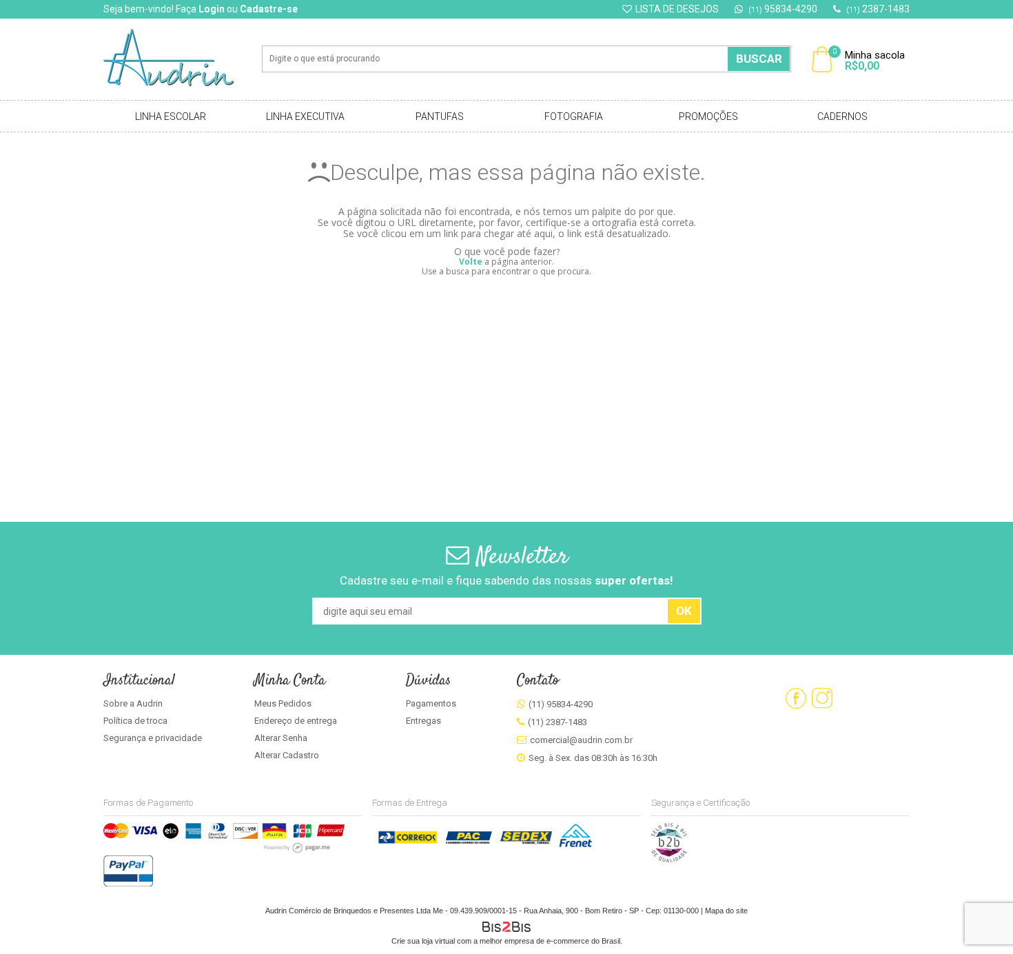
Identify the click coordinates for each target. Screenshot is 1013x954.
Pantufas (440, 116)
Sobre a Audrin (133, 703)
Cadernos (842, 116)
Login (211, 8)
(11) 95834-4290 (561, 704)
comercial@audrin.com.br (581, 740)
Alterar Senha (280, 738)
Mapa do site (726, 910)
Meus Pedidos (282, 703)
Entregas (423, 721)
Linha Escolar (170, 116)
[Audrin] (178, 59)
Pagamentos (431, 703)
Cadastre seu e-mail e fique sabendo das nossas (506, 580)
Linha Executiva (305, 116)
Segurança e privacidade (152, 738)
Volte (470, 261)
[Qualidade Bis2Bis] (669, 859)
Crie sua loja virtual (423, 941)
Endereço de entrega (295, 721)
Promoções (708, 116)
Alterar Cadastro (286, 755)
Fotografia (573, 116)
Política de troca (135, 721)
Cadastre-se (269, 8)
